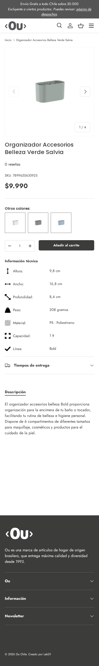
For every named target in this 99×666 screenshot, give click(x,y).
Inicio (8, 40)
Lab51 (47, 654)
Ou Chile (21, 654)
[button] (80, 25)
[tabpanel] (49, 418)
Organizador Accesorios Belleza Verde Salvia (44, 40)
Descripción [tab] (15, 392)
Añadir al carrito (66, 245)
